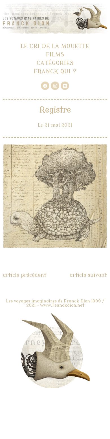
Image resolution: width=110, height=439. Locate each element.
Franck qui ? (55, 71)
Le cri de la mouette (55, 46)
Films (55, 54)
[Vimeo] (65, 86)
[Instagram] (55, 86)
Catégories (55, 63)
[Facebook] (45, 86)
